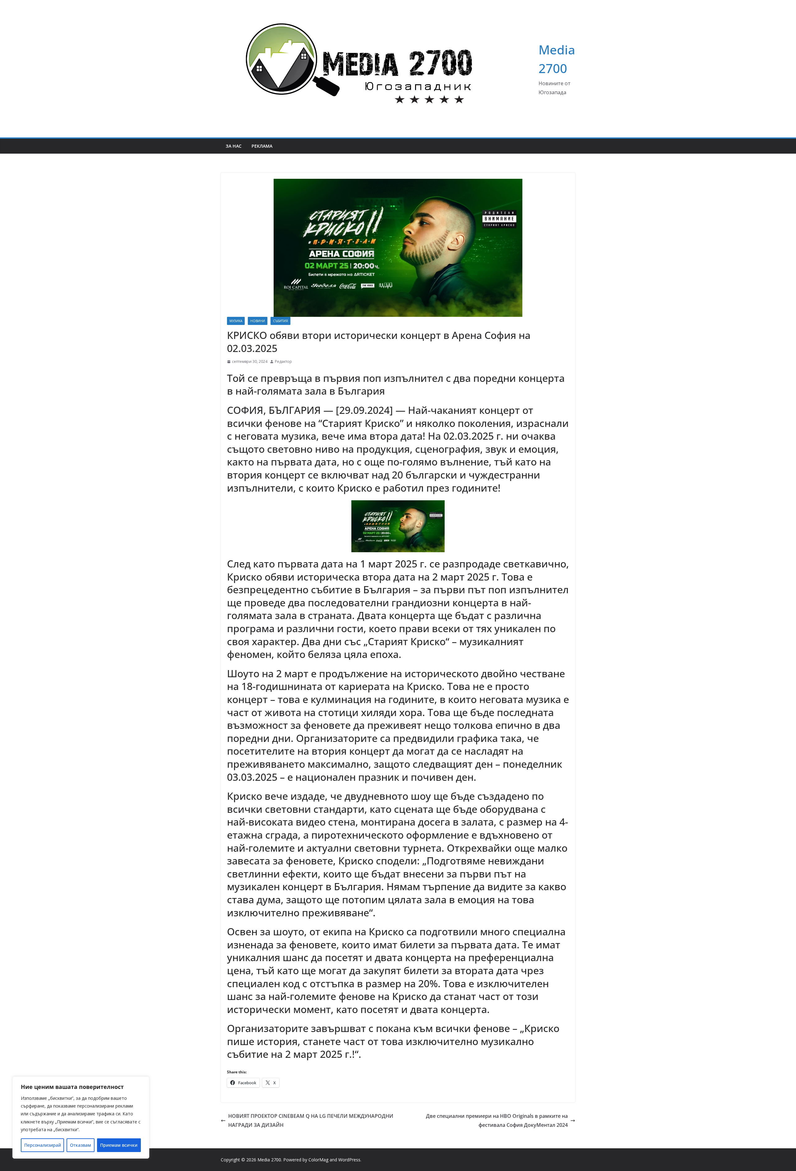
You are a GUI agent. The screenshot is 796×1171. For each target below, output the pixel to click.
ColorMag (318, 1160)
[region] (80, 1117)
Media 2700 (269, 1160)
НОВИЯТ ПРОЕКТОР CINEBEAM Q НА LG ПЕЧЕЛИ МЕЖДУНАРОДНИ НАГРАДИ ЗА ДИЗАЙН (310, 1120)
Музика (235, 321)
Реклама (262, 146)
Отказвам (80, 1145)
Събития (280, 321)
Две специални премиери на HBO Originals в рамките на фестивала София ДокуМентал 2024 (497, 1120)
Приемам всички (118, 1145)
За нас (234, 146)
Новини (257, 321)
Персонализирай (42, 1145)
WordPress (349, 1160)
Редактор (283, 361)
